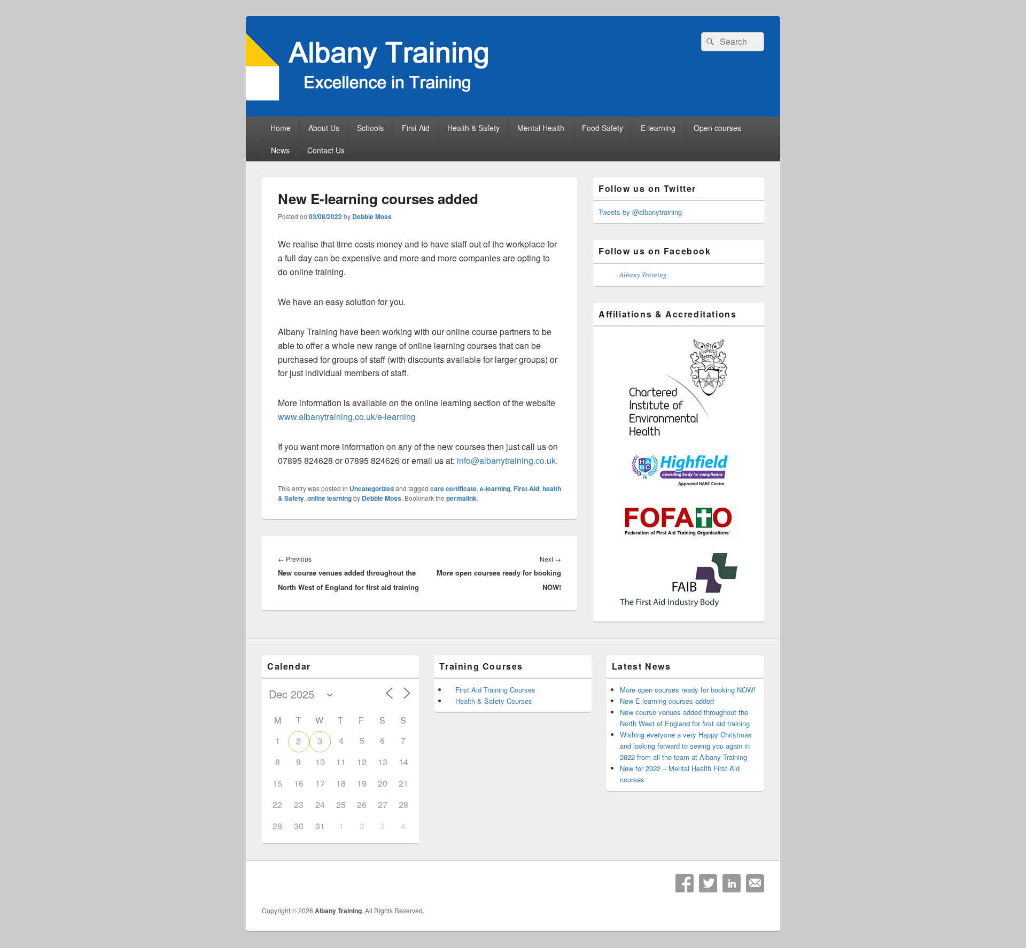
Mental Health (540, 127)
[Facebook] (684, 883)
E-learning (658, 127)
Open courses (717, 127)
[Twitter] (708, 883)
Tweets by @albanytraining (640, 212)
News (280, 150)
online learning (329, 498)
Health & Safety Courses (493, 701)
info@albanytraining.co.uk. (507, 460)
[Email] (755, 883)
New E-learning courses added (667, 701)
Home (280, 127)
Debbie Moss (372, 216)
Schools (370, 127)
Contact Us (326, 150)
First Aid (416, 127)
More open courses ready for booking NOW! (688, 690)
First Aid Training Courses (495, 690)
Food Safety (602, 127)
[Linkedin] (731, 883)
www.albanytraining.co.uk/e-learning (347, 416)
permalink (461, 498)
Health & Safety (473, 127)
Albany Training (643, 274)
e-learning (495, 488)
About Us (323, 127)
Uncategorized (371, 488)
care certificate (453, 488)
